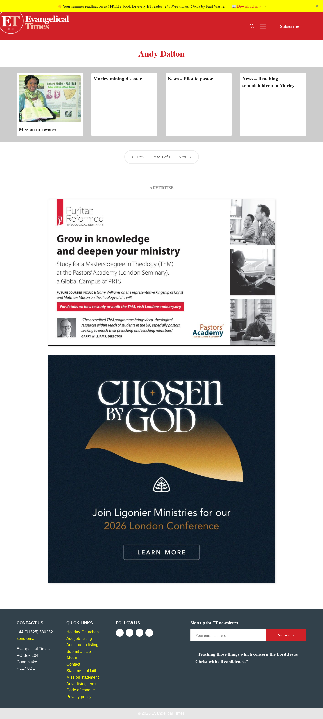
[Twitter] (129, 633)
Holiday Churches (82, 632)
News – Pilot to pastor (190, 78)
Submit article (78, 651)
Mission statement (82, 677)
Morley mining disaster (117, 78)
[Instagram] (139, 633)
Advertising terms (81, 684)
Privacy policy (78, 696)
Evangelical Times (168, 713)
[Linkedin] (149, 633)
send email (26, 638)
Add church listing (82, 645)
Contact (73, 664)
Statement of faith (81, 671)
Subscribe (289, 26)
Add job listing (79, 638)
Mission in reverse (38, 129)
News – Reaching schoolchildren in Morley (268, 82)
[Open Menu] (263, 26)
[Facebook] (120, 633)
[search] (252, 26)
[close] (317, 6)
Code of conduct (81, 690)
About (71, 658)
